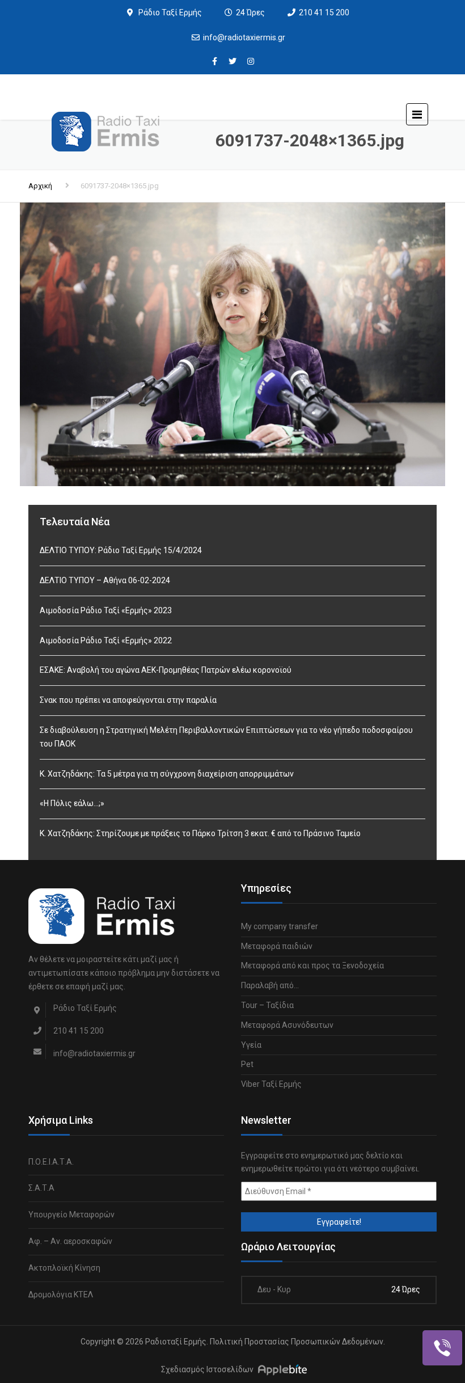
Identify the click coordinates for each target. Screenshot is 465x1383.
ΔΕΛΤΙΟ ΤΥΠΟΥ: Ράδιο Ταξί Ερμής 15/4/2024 (121, 550)
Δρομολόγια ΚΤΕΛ (60, 1294)
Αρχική (40, 186)
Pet (247, 1064)
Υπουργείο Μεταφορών (71, 1214)
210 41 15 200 (324, 12)
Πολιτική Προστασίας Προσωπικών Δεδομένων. (297, 1341)
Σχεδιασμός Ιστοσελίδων (207, 1369)
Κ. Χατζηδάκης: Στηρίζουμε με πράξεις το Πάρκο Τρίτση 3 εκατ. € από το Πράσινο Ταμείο (200, 833)
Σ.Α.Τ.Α (41, 1187)
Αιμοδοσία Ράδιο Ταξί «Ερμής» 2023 (106, 610)
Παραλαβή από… (270, 985)
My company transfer (279, 926)
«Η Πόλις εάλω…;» (72, 803)
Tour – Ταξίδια (267, 1005)
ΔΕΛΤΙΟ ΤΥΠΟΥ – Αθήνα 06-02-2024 (105, 580)
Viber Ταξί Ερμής (271, 1084)
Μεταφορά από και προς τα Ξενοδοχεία (312, 965)
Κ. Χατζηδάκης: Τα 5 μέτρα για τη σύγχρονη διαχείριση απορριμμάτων (167, 773)
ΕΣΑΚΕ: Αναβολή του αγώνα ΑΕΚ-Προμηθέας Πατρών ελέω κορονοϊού (165, 669)
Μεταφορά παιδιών (276, 946)
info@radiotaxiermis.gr (244, 37)
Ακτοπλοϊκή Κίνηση (64, 1267)
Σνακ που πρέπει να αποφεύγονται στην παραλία (128, 700)
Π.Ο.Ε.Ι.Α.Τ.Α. (51, 1161)
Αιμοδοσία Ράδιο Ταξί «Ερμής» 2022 (106, 640)
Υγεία (251, 1044)
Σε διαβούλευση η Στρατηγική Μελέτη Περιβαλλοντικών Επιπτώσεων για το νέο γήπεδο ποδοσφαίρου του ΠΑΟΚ (226, 737)
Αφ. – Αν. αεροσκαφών (70, 1241)
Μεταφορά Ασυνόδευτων (287, 1025)
